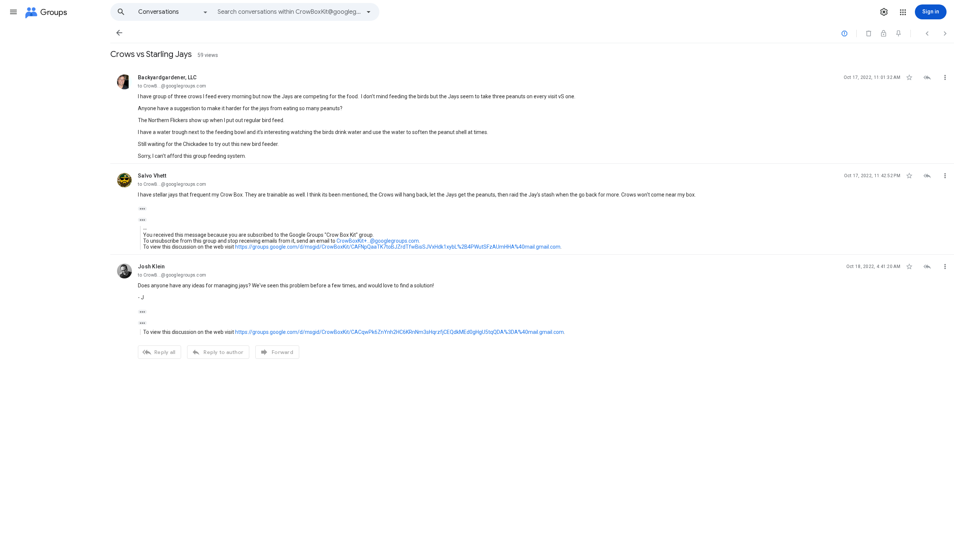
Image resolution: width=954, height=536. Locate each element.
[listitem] (532, 115)
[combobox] (289, 11)
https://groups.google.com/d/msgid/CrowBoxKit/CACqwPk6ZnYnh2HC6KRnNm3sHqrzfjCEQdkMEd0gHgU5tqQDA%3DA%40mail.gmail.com (399, 332)
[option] (173, 11)
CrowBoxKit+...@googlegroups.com (378, 241)
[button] (13, 12)
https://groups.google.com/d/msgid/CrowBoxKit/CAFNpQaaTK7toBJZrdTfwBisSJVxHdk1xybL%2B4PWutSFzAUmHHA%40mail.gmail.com (397, 247)
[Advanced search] (368, 11)
